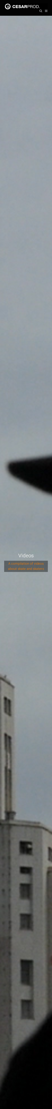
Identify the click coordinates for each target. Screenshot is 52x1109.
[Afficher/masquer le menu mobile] (46, 10)
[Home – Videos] (26, 562)
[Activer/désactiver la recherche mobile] (40, 10)
